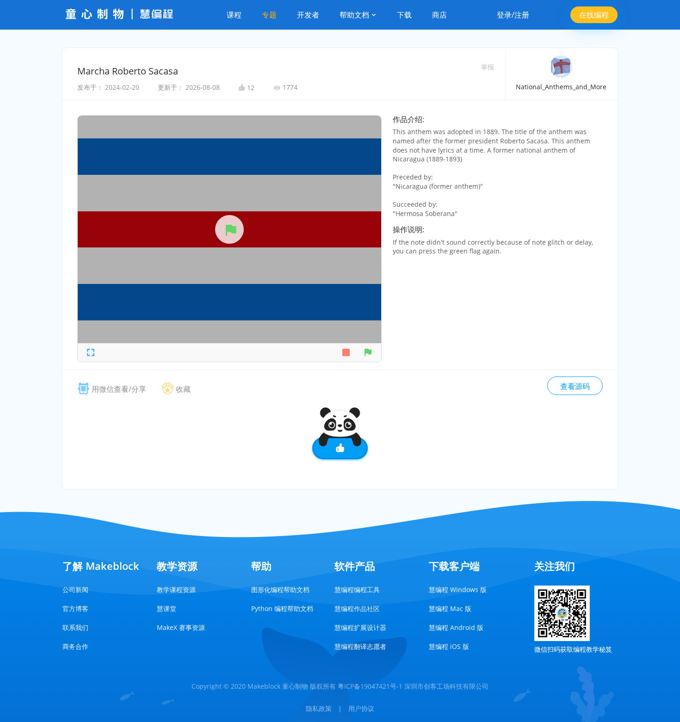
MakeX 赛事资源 (181, 627)
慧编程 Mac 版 (450, 608)
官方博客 (75, 608)
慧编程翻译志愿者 (360, 646)
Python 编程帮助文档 (282, 608)
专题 (269, 15)
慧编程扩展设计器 (360, 627)
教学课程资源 (176, 589)
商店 (439, 15)
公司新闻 (75, 589)
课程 (234, 15)
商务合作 (75, 646)
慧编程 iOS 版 (449, 646)
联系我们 (75, 627)
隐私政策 (319, 708)
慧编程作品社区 (357, 608)
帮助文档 (355, 15)
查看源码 (575, 386)
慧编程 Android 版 (456, 627)
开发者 (308, 15)
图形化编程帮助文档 (280, 589)
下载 (404, 15)
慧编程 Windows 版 (458, 589)
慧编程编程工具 (357, 589)
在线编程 (594, 15)
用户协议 (361, 708)
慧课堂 (166, 608)
